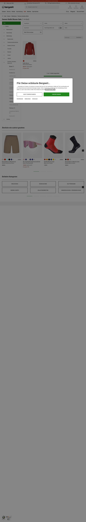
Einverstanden (56, 94)
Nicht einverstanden (29, 94)
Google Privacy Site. (50, 89)
